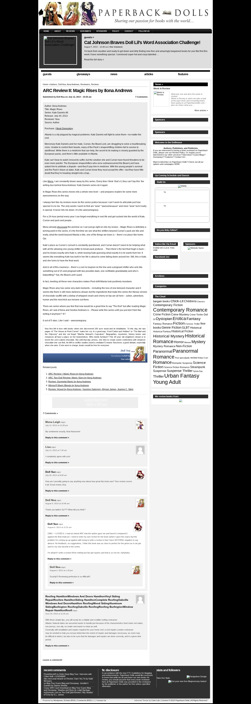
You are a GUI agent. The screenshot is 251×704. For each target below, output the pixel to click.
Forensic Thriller (192, 324)
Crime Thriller (196, 314)
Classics (201, 301)
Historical (195, 327)
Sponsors (101, 31)
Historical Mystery (168, 336)
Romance (162, 362)
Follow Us (144, 31)
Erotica (179, 318)
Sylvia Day (198, 371)
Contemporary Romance (180, 310)
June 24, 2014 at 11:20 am (57, 614)
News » (159, 84)
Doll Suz (50, 471)
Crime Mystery (180, 314)
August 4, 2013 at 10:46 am (57, 503)
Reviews (70, 31)
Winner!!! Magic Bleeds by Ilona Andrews (68, 385)
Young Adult (167, 382)
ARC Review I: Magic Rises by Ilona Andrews (70, 374)
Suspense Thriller (180, 371)
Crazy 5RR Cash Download (56, 688)
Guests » (89, 37)
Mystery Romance (164, 346)
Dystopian (164, 319)
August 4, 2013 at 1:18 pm (61, 570)
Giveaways (85, 31)
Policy (115, 31)
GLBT (186, 327)
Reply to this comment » (57, 437)
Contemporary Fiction (168, 305)
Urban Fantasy (181, 376)
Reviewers (85, 84)
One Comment (116, 47)
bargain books (161, 301)
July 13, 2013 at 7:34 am (56, 450)
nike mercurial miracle (53, 679)
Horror (179, 342)
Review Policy (178, 152)
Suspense (159, 370)
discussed (62, 227)
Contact (129, 31)
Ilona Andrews (73, 84)
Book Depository (64, 128)
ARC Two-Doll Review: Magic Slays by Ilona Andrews (74, 377)
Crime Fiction (162, 314)
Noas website (125, 359)
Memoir (187, 342)
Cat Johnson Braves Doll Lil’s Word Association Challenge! (142, 42)
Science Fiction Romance (177, 367)
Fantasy (194, 319)
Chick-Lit (177, 301)
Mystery (198, 341)
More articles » (201, 110)
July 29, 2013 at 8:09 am (56, 475)
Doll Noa (62, 84)
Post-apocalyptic (182, 358)
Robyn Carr (203, 358)
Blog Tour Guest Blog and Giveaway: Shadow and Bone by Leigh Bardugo (67, 689)
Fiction (179, 323)
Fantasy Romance (163, 323)
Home (46, 31)
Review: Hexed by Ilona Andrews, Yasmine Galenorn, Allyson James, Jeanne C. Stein (90, 389)
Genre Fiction (171, 327)
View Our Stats (163, 678)
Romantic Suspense (182, 363)
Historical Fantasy (162, 331)
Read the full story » (94, 59)
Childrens (190, 301)
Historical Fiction (182, 331)
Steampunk (197, 367)
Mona (50, 181)
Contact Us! (180, 157)
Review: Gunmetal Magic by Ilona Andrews (69, 381)
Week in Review (161, 88)
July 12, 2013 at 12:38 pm (56, 425)
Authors (53, 84)
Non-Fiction (184, 346)
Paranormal (162, 351)
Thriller (158, 376)
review (193, 357)
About (57, 31)
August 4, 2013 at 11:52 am (59, 527)
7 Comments (141, 97)
